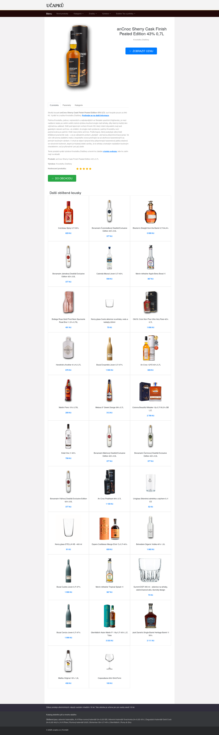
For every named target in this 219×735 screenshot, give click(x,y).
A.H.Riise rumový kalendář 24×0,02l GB (91, 719)
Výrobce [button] (105, 13)
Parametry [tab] (67, 105)
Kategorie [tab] (79, 105)
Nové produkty (62, 13)
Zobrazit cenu (143, 51)
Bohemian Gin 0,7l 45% (99, 722)
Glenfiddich (114, 722)
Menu (49, 13)
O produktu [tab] (54, 105)
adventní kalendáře (66, 719)
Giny (129, 722)
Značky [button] (92, 13)
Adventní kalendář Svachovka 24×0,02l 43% (126, 719)
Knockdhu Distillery (141, 39)
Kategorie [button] (78, 13)
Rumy (123, 722)
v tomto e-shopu (110, 151)
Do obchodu (63, 178)
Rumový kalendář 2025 (78, 722)
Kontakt (65, 729)
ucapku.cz (57, 729)
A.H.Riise (64, 722)
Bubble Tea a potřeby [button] (125, 13)
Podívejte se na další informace (95, 115)
